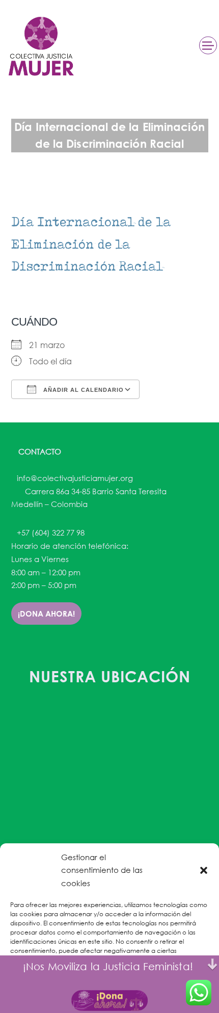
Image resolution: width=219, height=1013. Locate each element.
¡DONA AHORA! (46, 613)
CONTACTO (38, 451)
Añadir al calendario (82, 390)
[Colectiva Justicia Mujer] (40, 46)
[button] (204, 870)
